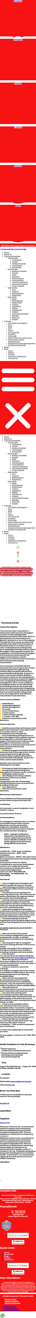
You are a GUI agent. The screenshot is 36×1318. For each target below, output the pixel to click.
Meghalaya (17, 302)
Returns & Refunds (12, 1303)
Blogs (6, 347)
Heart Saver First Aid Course (20, 338)
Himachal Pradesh (20, 284)
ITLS (9, 329)
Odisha (15, 312)
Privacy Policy (10, 1299)
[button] (18, 398)
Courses (7, 321)
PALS (10, 325)
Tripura (15, 304)
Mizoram (16, 317)
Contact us (13, 358)
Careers (11, 354)
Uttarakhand (18, 280)
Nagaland (16, 306)
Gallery (11, 353)
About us (8, 254)
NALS (10, 327)
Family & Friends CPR (17, 345)
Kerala (15, 262)
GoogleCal (4, 1103)
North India (13, 269)
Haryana (16, 277)
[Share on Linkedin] (0, 1169)
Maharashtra (18, 293)
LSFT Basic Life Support (17, 323)
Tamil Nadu (17, 265)
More (6, 349)
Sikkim (15, 308)
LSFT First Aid (13, 332)
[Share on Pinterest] (0, 1171)
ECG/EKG (12, 334)
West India (12, 288)
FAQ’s (10, 351)
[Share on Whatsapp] (0, 1173)
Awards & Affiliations (17, 356)
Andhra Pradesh (19, 264)
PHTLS (10, 330)
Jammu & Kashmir (20, 282)
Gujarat (15, 291)
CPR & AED (12, 336)
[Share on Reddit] (0, 1175)
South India (13, 258)
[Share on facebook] (0, 1165)
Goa (14, 290)
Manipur (15, 315)
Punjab (15, 273)
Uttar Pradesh (18, 286)
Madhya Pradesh (19, 271)
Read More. (4, 1136)
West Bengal (17, 301)
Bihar (14, 299)
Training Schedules (12, 256)
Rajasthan (16, 295)
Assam (15, 319)
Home (6, 252)
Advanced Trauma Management (16, 341)
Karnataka (17, 267)
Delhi (14, 275)
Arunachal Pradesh (20, 314)
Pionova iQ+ (5, 1123)
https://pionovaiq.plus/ (25, 958)
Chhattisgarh (18, 278)
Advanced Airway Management (21, 343)
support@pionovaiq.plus (20, 1081)
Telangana (17, 260)
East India (12, 297)
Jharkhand (17, 310)
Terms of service (12, 1301)
